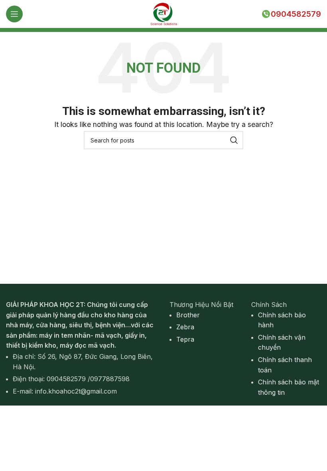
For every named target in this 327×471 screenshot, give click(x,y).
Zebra (185, 327)
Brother (188, 315)
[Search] (234, 140)
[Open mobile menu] (14, 14)
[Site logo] (163, 13)
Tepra (185, 339)
